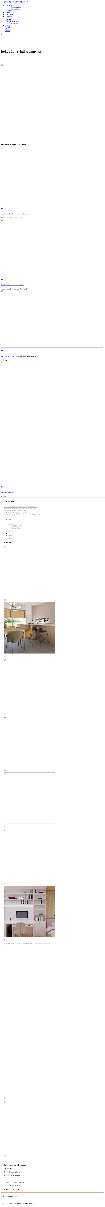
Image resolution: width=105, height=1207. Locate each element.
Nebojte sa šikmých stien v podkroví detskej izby (20, 508)
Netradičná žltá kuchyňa (8, 492)
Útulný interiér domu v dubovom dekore (12, 285)
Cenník (10, 531)
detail (2, 208)
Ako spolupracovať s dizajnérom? (15, 510)
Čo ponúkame (16, 528)
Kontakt (10, 538)
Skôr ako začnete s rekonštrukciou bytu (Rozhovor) (20, 507)
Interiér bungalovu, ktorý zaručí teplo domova (14, 214)
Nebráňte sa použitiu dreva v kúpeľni (16, 512)
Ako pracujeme (17, 526)
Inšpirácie (11, 536)
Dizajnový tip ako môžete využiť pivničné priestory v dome (23, 514)
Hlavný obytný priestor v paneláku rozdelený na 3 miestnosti (18, 356)
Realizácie (11, 533)
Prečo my (11, 524)
